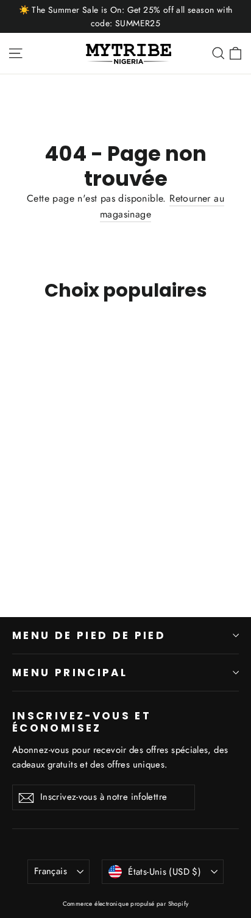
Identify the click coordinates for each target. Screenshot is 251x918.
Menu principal (69, 672)
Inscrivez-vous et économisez (81, 721)
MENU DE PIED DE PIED (89, 635)
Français (50, 871)
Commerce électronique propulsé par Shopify (126, 903)
